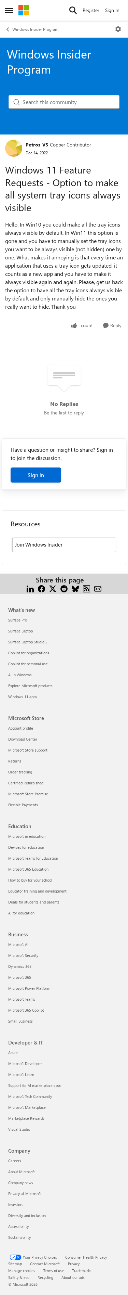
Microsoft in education (26, 836)
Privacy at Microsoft (24, 1193)
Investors (15, 1204)
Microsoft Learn (21, 1074)
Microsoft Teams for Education (33, 858)
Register (91, 10)
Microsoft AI (18, 944)
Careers (14, 1160)
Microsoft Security (23, 955)
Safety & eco (18, 1277)
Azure (13, 1052)
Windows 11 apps (22, 696)
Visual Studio (19, 1129)
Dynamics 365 (19, 966)
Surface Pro (17, 620)
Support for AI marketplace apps (34, 1085)
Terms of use (53, 1270)
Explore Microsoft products (30, 685)
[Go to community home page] (23, 10)
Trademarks (81, 1270)
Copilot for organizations (28, 652)
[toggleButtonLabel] (118, 29)
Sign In (112, 10)
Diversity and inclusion (27, 1215)
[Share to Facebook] (41, 588)
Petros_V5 (37, 144)
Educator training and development (37, 891)
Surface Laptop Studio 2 (27, 641)
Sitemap (15, 1263)
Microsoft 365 (19, 977)
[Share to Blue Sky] (75, 588)
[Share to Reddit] (64, 588)
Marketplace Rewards (26, 1118)
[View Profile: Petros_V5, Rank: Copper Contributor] (13, 148)
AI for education (21, 912)
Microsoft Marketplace (27, 1107)
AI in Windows (20, 674)
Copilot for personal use (28, 663)
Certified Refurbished (25, 782)
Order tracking (20, 771)
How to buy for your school (30, 880)
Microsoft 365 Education (28, 869)
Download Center (22, 739)
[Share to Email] (97, 588)
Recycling (45, 1277)
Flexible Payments (23, 804)
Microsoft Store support (27, 750)
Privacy (74, 1263)
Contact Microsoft (45, 1263)
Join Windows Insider (38, 544)
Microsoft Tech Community (30, 1096)
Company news (20, 1182)
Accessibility (18, 1226)
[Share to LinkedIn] (30, 588)
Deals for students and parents (33, 902)
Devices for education (26, 847)
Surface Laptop (20, 630)
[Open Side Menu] (9, 10)
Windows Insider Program (35, 29)
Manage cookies (21, 1270)
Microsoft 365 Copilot (26, 1010)
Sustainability (19, 1237)
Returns (14, 761)
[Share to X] (52, 588)
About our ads (73, 1277)
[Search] (73, 10)
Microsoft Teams (21, 999)
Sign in (36, 474)
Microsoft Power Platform (29, 988)
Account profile (20, 728)
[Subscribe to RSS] (86, 588)
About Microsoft (21, 1171)
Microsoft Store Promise (28, 793)
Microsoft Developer (25, 1063)
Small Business (20, 1021)
